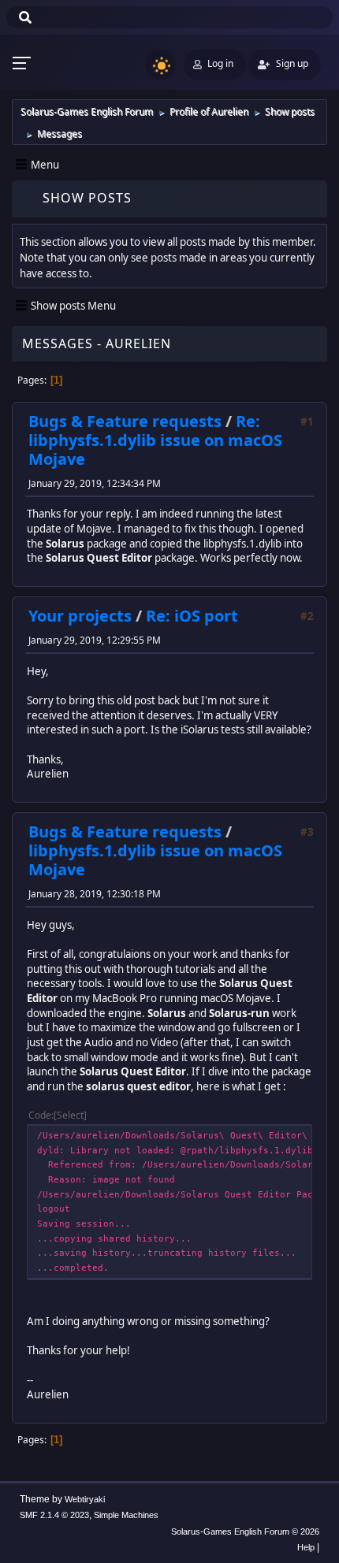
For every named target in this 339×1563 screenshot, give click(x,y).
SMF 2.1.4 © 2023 (54, 1515)
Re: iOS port (192, 615)
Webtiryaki (85, 1499)
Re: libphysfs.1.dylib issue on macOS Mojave (155, 440)
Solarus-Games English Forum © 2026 (245, 1531)
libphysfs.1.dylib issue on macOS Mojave (155, 860)
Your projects (80, 615)
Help (306, 1547)
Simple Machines (126, 1515)
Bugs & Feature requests (125, 421)
